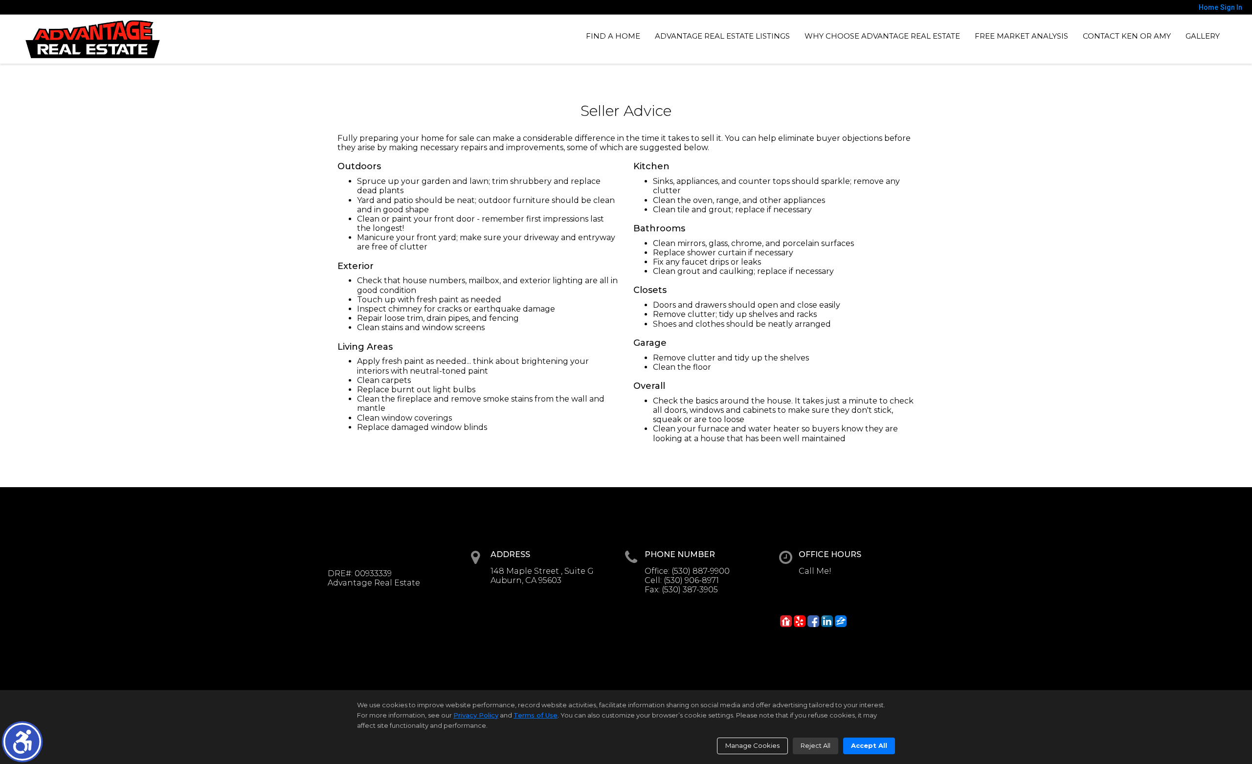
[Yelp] (799, 621)
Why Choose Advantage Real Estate (882, 36)
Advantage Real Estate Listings (722, 36)
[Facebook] (813, 621)
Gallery (1202, 36)
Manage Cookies (752, 745)
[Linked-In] (827, 621)
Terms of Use (536, 715)
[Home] (92, 39)
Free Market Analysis (1021, 36)
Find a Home (613, 36)
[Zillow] (841, 621)
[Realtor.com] (786, 621)
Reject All (815, 745)
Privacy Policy (475, 715)
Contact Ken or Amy (1127, 36)
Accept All (869, 745)
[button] (22, 742)
